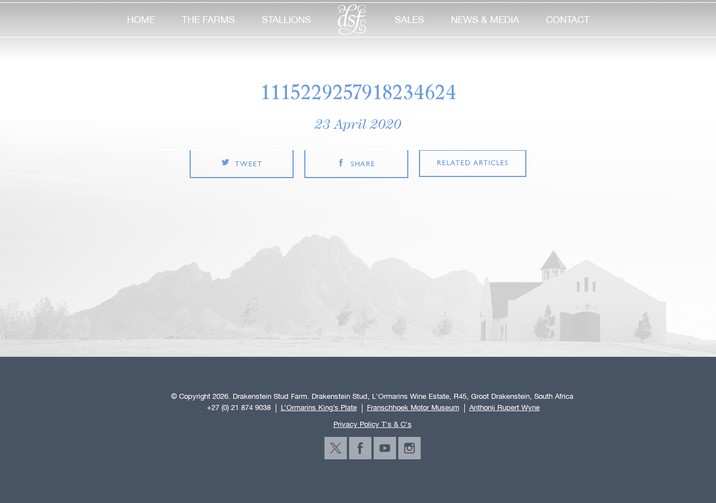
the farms (208, 19)
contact (568, 19)
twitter (335, 448)
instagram (409, 448)
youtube (385, 448)
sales (409, 19)
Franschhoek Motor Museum (413, 408)
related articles (472, 163)
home (141, 19)
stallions (286, 19)
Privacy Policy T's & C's (372, 424)
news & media (485, 19)
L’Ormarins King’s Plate (319, 408)
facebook (360, 448)
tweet (248, 164)
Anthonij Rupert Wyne (504, 408)
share (363, 164)
